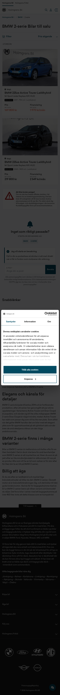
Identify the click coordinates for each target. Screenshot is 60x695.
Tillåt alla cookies (30, 369)
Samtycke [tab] (11, 321)
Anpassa (28, 379)
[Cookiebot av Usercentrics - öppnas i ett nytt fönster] (44, 314)
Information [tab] (30, 321)
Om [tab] (49, 321)
